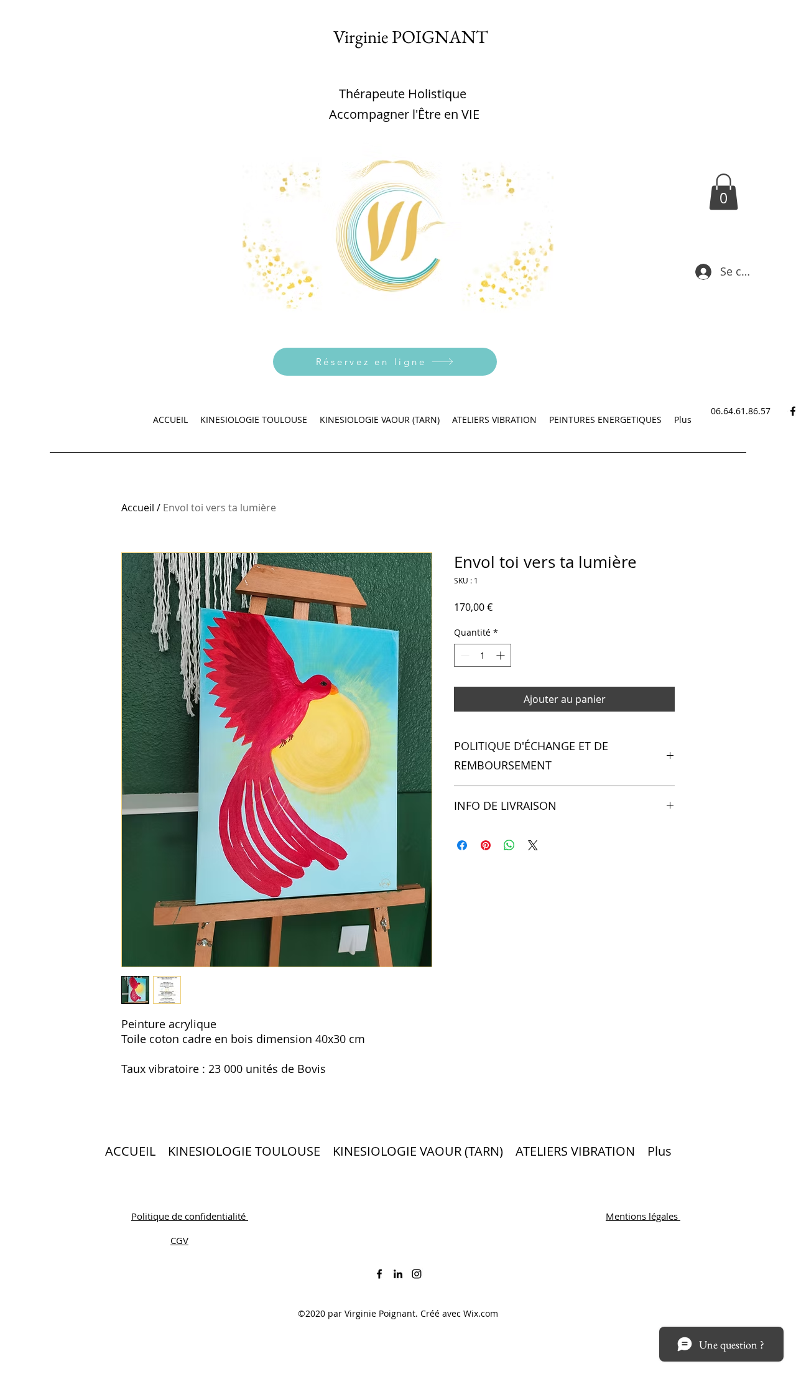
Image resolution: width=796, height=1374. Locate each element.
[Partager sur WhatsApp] (509, 845)
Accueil (137, 507)
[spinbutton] (482, 655)
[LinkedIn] (398, 1274)
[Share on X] (532, 845)
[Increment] (501, 655)
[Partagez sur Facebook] (462, 845)
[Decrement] (463, 655)
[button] (723, 192)
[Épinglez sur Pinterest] (485, 845)
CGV (179, 1240)
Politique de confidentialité (189, 1216)
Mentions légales (643, 1216)
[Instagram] (416, 1274)
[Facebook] (379, 1274)
